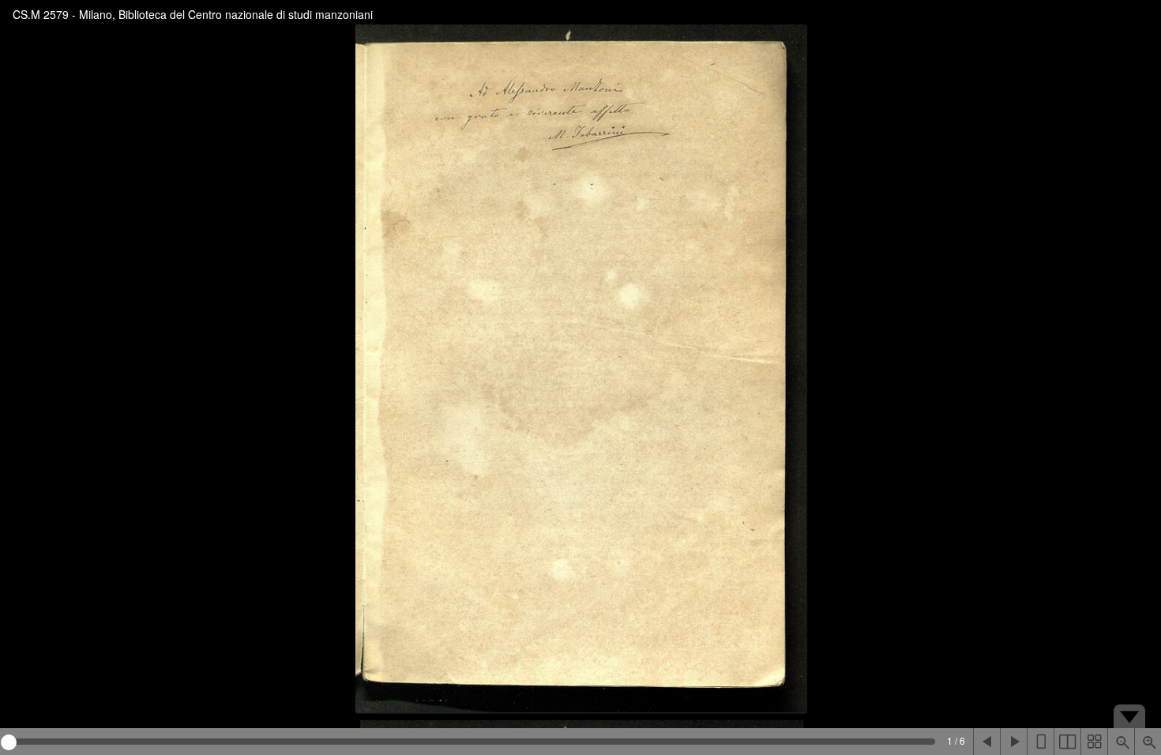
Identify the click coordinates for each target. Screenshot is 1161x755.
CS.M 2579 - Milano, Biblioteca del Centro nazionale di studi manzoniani (193, 14)
